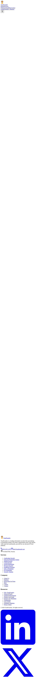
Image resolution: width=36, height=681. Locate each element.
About (7, 8)
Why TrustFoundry (9, 592)
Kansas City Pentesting (10, 598)
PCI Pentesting (8, 570)
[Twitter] (18, 679)
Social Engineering (9, 564)
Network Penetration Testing (11, 559)
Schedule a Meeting (9, 9)
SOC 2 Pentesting (8, 569)
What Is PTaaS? (8, 594)
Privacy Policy (8, 604)
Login (2, 9)
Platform (3, 8)
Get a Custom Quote (6, 538)
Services (6, 6)
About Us (6, 578)
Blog (10, 8)
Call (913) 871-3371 (19, 538)
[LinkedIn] (18, 644)
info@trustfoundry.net (19, 549)
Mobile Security (8, 561)
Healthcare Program (9, 567)
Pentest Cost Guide (9, 597)
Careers (6, 584)
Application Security (9, 558)
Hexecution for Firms (9, 581)
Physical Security (8, 565)
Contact (13, 8)
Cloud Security (8, 562)
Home (2, 6)
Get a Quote (7, 601)
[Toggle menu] (2, 11)
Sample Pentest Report (10, 595)
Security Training (8, 572)
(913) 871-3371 (7, 549)
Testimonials (7, 600)
